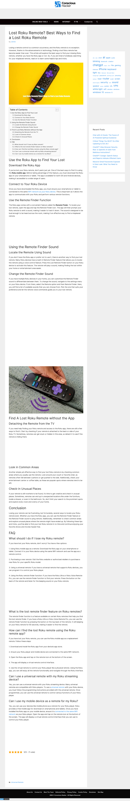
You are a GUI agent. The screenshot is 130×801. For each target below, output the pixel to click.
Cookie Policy (82, 792)
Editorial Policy (60, 792)
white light (98, 89)
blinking (96, 61)
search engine (96, 82)
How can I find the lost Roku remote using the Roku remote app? (36, 149)
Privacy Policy (71, 792)
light (95, 72)
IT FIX (76, 22)
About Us (30, 792)
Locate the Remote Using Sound (25, 125)
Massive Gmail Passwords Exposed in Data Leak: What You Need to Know (106, 164)
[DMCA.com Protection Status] (5, 800)
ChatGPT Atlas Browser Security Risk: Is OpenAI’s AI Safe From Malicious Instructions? (105, 149)
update (106, 86)
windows (116, 89)
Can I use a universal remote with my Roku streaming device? (36, 151)
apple (108, 58)
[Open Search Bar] (97, 22)
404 (96, 58)
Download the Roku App (22, 115)
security (104, 82)
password (103, 75)
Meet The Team (49, 792)
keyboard (111, 69)
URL (111, 86)
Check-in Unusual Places (23, 137)
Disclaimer (92, 792)
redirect (95, 79)
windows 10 (98, 92)
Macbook (104, 73)
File (112, 65)
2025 (100, 58)
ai (104, 57)
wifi (105, 89)
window (109, 89)
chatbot (110, 61)
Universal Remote (17, 782)
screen (117, 79)
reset (100, 79)
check (105, 65)
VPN (115, 85)
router (106, 78)
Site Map (100, 792)
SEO (110, 82)
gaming (118, 65)
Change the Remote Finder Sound (26, 127)
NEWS (56, 22)
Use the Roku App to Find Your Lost (24, 113)
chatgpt (98, 65)
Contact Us (88, 22)
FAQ (13, 142)
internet (95, 69)
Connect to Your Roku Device (25, 117)
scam (112, 79)
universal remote (57, 687)
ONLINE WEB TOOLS (40, 22)
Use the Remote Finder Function (26, 120)
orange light (96, 75)
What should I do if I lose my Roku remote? (29, 144)
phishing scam (110, 75)
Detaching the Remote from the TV (26, 132)
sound (115, 82)
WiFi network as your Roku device (41, 192)
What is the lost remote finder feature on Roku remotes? (34, 147)
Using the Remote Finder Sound (23, 122)
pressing (118, 75)
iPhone (102, 69)
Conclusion (16, 139)
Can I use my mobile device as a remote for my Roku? (33, 154)
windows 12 (109, 92)
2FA (94, 58)
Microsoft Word (110, 73)
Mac (99, 73)
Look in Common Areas (23, 134)
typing (101, 86)
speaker (96, 86)
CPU (109, 65)
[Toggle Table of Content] (56, 109)
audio (113, 58)
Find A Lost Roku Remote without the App (27, 130)
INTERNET (66, 22)
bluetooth (104, 61)
